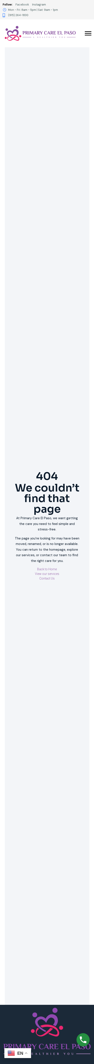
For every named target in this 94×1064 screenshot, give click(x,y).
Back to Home (47, 569)
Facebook (22, 4)
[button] (88, 33)
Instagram (39, 4)
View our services (47, 574)
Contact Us (47, 578)
